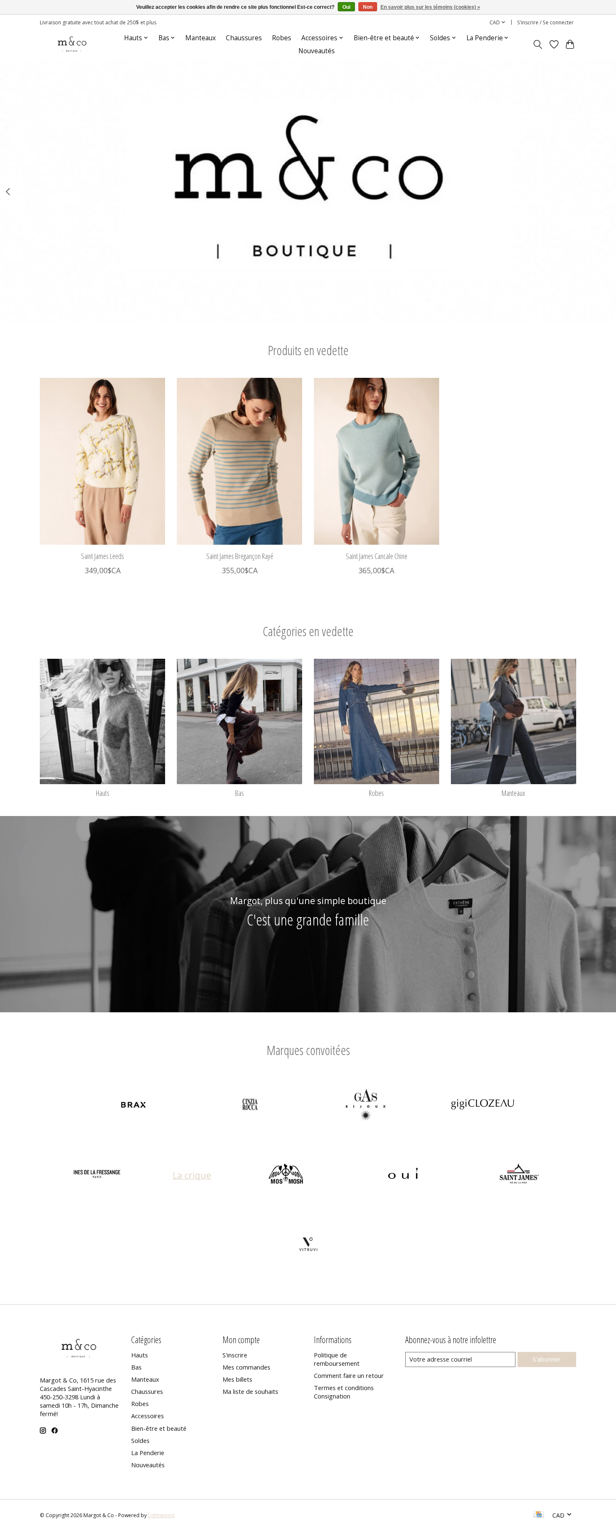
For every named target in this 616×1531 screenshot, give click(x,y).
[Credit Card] (538, 1515)
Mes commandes (246, 1367)
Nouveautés (316, 51)
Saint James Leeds (102, 556)
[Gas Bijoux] (366, 1105)
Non (368, 7)
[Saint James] (519, 1175)
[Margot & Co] (73, 44)
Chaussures (244, 38)
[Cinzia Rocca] (249, 1105)
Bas (239, 793)
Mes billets (237, 1379)
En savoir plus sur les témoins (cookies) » (430, 7)
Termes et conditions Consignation (344, 1391)
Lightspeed (161, 1515)
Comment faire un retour (349, 1375)
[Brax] (133, 1105)
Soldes (140, 1440)
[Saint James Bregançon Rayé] (239, 461)
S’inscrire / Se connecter (545, 22)
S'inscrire (235, 1355)
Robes (281, 38)
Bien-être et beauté (158, 1428)
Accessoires (147, 1415)
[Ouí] (402, 1175)
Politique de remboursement (337, 1359)
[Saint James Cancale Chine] (376, 461)
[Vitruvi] (308, 1245)
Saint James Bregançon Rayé (239, 556)
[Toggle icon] (538, 44)
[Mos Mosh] (286, 1175)
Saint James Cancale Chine (376, 556)
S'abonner (547, 1359)
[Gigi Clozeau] (482, 1105)
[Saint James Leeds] (102, 461)
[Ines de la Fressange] (97, 1175)
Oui (346, 7)
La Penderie (147, 1452)
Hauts (102, 793)
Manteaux (200, 38)
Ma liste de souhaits (250, 1391)
